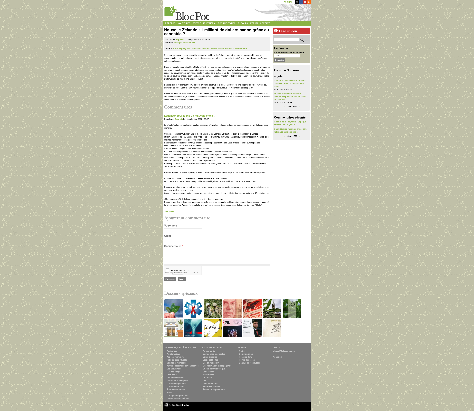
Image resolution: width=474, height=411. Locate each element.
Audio (242, 350)
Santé (169, 392)
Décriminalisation (211, 362)
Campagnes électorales (214, 353)
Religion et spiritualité (177, 359)
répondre (169, 210)
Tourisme (172, 374)
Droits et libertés (210, 359)
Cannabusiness (174, 368)
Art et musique (173, 353)
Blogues (243, 23)
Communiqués (246, 353)
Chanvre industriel (175, 377)
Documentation (227, 23)
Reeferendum (245, 356)
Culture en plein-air (177, 383)
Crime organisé (210, 356)
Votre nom (170, 225)
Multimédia (209, 23)
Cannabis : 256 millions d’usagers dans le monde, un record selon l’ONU (290, 83)
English (288, 2)
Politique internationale (184, 42)
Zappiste (180, 39)
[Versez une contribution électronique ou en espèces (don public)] (276, 31)
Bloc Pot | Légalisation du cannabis (187, 12)
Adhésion (277, 356)
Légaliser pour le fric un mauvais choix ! (189, 116)
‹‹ (285, 106)
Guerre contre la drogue (214, 368)
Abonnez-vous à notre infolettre (289, 52)
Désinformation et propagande (217, 365)
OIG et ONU (208, 377)
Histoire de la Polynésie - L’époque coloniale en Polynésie (290, 123)
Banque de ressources (249, 362)
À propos (170, 23)
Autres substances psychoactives (183, 365)
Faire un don (288, 31)
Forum (254, 23)
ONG (205, 380)
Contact (265, 23)
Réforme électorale (211, 386)
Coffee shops (174, 371)
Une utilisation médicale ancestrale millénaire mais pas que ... (290, 130)
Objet (167, 236)
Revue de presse (247, 359)
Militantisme (208, 374)
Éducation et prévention (214, 389)
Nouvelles (184, 23)
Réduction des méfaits (178, 398)
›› (299, 106)
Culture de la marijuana (177, 380)
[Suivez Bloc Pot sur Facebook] (301, 3)
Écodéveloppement (176, 389)
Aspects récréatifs (175, 356)
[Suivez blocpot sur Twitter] (297, 3)
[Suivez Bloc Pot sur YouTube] (305, 3)
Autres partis (209, 350)
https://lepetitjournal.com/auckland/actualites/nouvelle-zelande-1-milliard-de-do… (211, 48)
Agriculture (172, 350)
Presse (197, 23)
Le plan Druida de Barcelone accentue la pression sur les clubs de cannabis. (290, 96)
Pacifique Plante (210, 383)
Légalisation (208, 371)
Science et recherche (176, 362)
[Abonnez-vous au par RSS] (309, 3)
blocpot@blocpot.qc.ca (284, 350)
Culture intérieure (176, 386)
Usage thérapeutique (178, 395)
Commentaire (173, 246)
